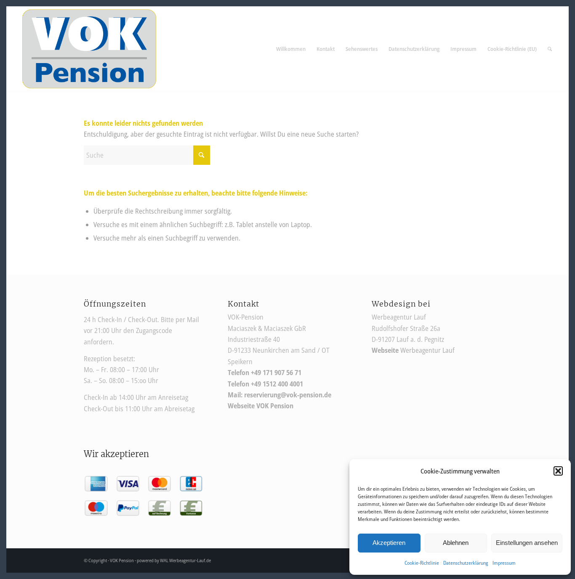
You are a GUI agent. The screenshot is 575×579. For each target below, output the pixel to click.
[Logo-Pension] (89, 49)
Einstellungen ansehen (527, 542)
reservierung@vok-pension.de (287, 394)
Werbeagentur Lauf (413, 350)
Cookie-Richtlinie (422, 562)
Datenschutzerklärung (465, 562)
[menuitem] (291, 49)
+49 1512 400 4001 (277, 384)
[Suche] (549, 49)
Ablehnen (456, 542)
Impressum (504, 562)
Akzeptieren (389, 542)
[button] (558, 471)
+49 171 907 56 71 (276, 372)
